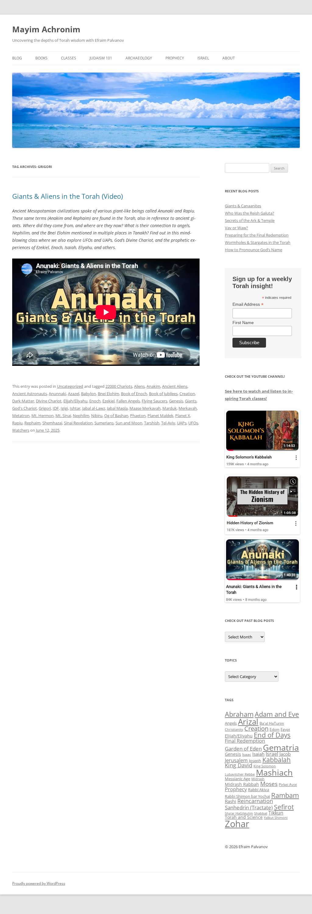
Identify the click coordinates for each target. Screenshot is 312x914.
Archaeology (139, 58)
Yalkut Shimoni (276, 817)
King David (238, 765)
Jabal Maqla (117, 408)
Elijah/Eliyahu (75, 401)
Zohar (237, 824)
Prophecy (174, 58)
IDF (56, 408)
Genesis (176, 401)
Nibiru (96, 415)
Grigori (45, 408)
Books (41, 58)
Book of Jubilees (163, 393)
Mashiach (274, 772)
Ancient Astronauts (29, 393)
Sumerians (104, 423)
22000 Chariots (118, 386)
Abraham (239, 714)
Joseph (255, 760)
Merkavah (188, 408)
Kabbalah (276, 759)
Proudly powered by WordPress (38, 883)
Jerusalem (236, 760)
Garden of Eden (243, 748)
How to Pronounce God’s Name (253, 249)
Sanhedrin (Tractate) (249, 807)
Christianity (234, 729)
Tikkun (275, 812)
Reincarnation (255, 801)
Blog (17, 58)
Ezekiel (108, 401)
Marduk (169, 408)
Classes (68, 58)
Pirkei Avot (288, 784)
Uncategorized (70, 386)
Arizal (248, 721)
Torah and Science (244, 817)
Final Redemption (245, 740)
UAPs (181, 423)
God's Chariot (24, 408)
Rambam (285, 795)
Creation (187, 393)
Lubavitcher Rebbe (240, 774)
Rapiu (17, 423)
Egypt (285, 729)
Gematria (281, 747)
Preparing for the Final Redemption (257, 235)
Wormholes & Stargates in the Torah (257, 242)
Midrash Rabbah (242, 784)
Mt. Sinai (63, 415)
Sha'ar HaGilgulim (239, 813)
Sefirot (284, 807)
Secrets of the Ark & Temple (250, 220)
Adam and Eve (277, 714)
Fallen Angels (128, 401)
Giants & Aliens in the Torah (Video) (67, 196)
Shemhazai (52, 423)
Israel (203, 58)
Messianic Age (237, 778)
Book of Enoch (134, 393)
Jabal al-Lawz (93, 408)
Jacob (285, 754)
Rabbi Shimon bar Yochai (247, 796)
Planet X (182, 415)
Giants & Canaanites (243, 206)
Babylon (88, 393)
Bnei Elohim (108, 393)
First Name (243, 322)
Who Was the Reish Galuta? (249, 213)
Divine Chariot (49, 401)
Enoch (95, 401)
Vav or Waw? (236, 227)
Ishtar (75, 408)
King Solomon (265, 766)
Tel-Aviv (168, 423)
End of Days (272, 734)
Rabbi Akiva (258, 789)
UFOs (193, 423)
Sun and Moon (128, 423)
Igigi (64, 408)
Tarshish (151, 423)
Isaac (246, 754)
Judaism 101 (101, 58)
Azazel (73, 393)
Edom (274, 729)
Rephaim (32, 423)
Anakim (153, 386)
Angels (231, 723)
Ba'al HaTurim (272, 723)
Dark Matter (23, 401)
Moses (269, 784)
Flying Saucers (154, 401)
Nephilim (81, 415)
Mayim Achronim (46, 29)
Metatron (21, 415)
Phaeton (138, 415)
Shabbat (260, 813)
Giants (191, 401)
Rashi (230, 801)
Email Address (248, 304)
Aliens (139, 386)
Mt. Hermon (42, 415)
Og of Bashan (116, 415)
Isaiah (258, 754)
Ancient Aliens (174, 386)
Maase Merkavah (145, 408)
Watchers (20, 430)
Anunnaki (57, 393)
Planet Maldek (160, 415)
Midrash (257, 779)
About (228, 58)
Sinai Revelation (78, 423)
